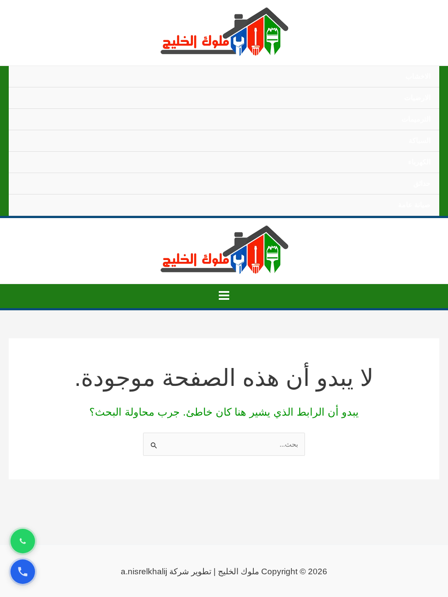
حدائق (421, 183)
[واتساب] (22, 541)
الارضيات (417, 97)
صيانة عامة (414, 204)
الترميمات (416, 119)
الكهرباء (419, 162)
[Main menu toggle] (224, 295)
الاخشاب (418, 76)
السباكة (419, 140)
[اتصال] (22, 571)
